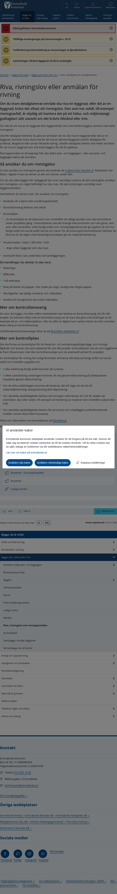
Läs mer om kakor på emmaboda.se (26, 452)
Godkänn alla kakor (19, 462)
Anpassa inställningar (93, 462)
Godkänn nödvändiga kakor (52, 462)
